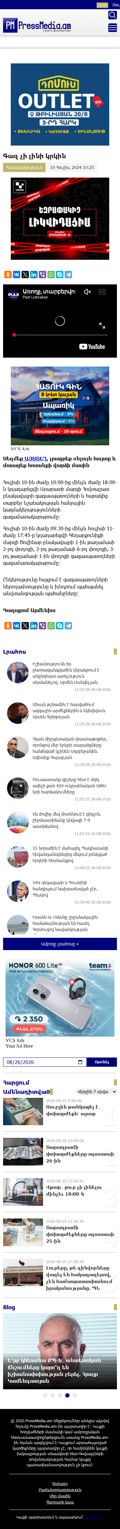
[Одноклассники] (8, 274)
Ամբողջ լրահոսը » (60, 943)
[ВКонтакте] (16, 274)
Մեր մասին (60, 1495)
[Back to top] (109, 1518)
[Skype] (59, 274)
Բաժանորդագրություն (60, 1489)
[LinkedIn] (34, 274)
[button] (45, 1395)
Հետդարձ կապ (60, 1501)
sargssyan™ (94, 1517)
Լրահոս (14, 651)
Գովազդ (60, 1483)
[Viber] (42, 274)
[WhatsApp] (51, 274)
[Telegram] (68, 274)
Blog (9, 1307)
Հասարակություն (24, 167)
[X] (25, 274)
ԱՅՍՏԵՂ (35, 458)
